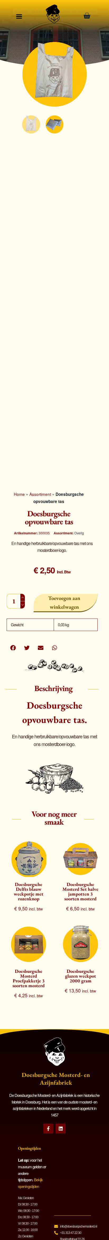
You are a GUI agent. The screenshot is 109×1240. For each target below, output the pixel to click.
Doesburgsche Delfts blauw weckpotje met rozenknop (28, 891)
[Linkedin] (60, 1129)
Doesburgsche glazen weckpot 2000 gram (80, 976)
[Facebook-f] (48, 1129)
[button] (13, 647)
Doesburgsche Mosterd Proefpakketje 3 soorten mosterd (28, 978)
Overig (79, 533)
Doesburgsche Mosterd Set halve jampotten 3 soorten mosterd (80, 891)
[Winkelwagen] (88, 16)
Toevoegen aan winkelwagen (64, 602)
